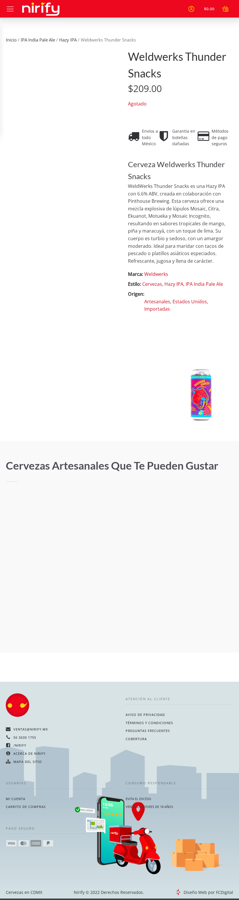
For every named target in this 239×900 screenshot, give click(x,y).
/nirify (19, 745)
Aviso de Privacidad (145, 714)
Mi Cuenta (15, 799)
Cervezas (152, 284)
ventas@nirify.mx (30, 729)
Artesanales (157, 301)
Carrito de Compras (26, 806)
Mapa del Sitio (27, 761)
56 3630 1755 (24, 737)
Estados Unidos (190, 301)
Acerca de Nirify (29, 753)
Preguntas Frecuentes (148, 730)
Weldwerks (156, 274)
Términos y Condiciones (149, 723)
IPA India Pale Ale (38, 40)
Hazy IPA (68, 40)
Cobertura (136, 739)
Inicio (11, 40)
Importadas (157, 309)
